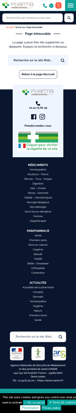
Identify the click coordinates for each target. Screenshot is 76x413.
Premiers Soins (38, 315)
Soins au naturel (38, 244)
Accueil (9, 27)
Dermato (38, 296)
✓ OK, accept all (34, 402)
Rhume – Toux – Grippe (38, 178)
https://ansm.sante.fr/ (50, 380)
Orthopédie (38, 268)
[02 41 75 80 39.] (45, 5)
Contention (38, 272)
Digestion (38, 183)
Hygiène (38, 249)
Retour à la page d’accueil (38, 74)
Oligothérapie (38, 220)
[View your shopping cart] (58, 5)
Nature (38, 310)
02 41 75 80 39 (38, 107)
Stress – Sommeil (38, 192)
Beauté (38, 254)
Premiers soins (38, 240)
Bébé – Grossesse (38, 263)
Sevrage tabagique (38, 202)
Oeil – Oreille (38, 188)
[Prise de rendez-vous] (51, 5)
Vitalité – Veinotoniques (38, 197)
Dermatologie (38, 206)
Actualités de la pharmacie (38, 287)
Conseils (38, 292)
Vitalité (38, 258)
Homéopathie (38, 169)
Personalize (30, 408)
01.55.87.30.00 (26, 380)
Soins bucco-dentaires (38, 211)
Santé (38, 235)
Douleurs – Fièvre (38, 174)
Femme (38, 216)
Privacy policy (51, 408)
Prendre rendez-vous (38, 125)
